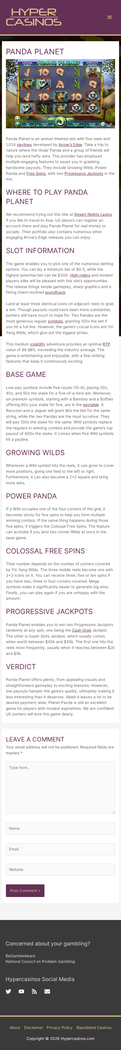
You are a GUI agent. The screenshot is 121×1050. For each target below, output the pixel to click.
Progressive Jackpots (83, 173)
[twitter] (12, 991)
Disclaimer (33, 1027)
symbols (55, 321)
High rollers (80, 275)
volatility (37, 344)
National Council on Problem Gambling (40, 961)
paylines (24, 144)
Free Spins (36, 173)
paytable (91, 404)
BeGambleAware (20, 956)
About (15, 1027)
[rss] (38, 991)
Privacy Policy (60, 1027)
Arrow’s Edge (70, 144)
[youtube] (25, 991)
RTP (106, 344)
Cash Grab (81, 630)
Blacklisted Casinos (94, 1027)
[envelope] (48, 991)
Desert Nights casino (93, 214)
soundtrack (55, 292)
